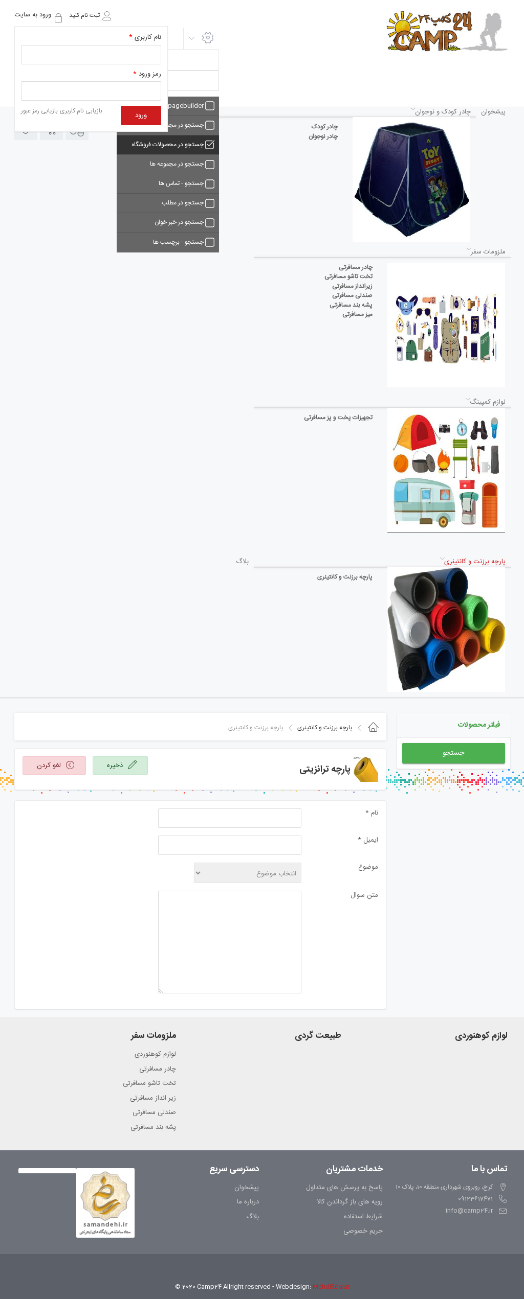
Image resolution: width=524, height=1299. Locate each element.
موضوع (368, 867)
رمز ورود (147, 74)
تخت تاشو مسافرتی (149, 1084)
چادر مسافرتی (157, 1069)
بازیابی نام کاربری (81, 111)
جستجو (453, 753)
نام (371, 813)
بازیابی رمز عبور (39, 111)
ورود (141, 115)
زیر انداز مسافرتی (153, 1099)
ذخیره (116, 765)
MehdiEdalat (331, 1287)
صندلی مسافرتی (154, 1113)
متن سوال (364, 895)
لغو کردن (50, 765)
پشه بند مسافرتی (153, 1128)
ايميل (368, 840)
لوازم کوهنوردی (155, 1055)
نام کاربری (145, 37)
